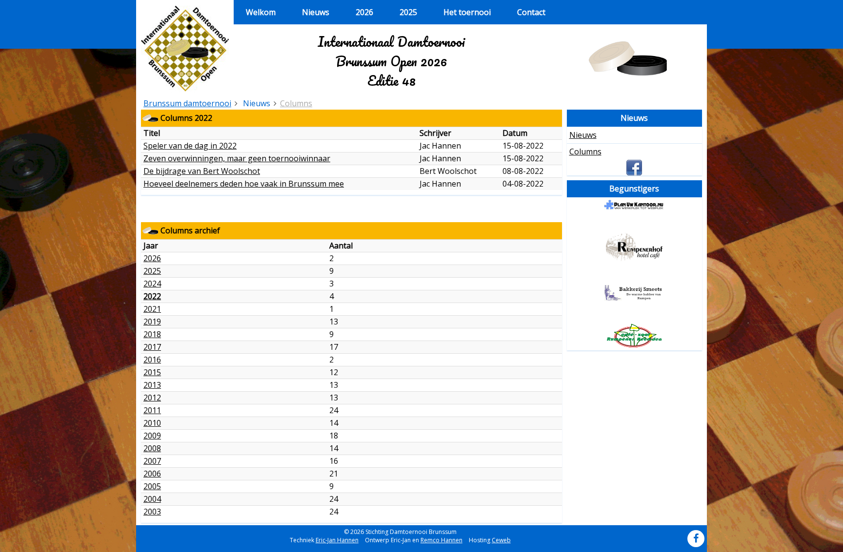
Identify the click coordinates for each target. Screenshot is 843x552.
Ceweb (501, 540)
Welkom (261, 12)
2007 (152, 461)
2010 (152, 423)
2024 (152, 283)
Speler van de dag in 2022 (190, 145)
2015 (152, 372)
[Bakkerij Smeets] (634, 293)
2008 (152, 448)
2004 (152, 499)
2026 (364, 12)
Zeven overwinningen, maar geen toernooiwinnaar (236, 158)
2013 (152, 385)
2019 (152, 321)
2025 (408, 12)
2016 (152, 359)
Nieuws (315, 12)
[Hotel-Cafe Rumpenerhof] (634, 247)
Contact (531, 12)
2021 (152, 309)
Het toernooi (467, 12)
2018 (152, 334)
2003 (152, 511)
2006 (152, 473)
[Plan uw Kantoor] (634, 205)
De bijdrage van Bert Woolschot (201, 171)
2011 (152, 410)
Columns (296, 103)
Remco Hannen (441, 540)
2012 (152, 397)
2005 (152, 486)
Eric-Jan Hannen (337, 540)
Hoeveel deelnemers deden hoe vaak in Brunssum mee (243, 183)
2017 (152, 347)
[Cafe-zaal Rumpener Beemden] (634, 336)
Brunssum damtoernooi (187, 103)
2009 (152, 435)
